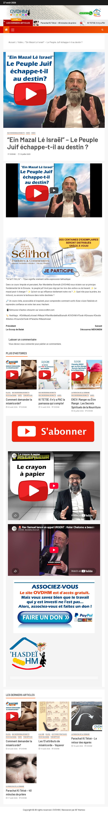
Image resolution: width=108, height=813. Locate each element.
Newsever (66, 810)
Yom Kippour (27, 395)
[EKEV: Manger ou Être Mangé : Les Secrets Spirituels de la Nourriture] (86, 374)
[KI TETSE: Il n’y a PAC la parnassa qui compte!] (54, 374)
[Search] (102, 29)
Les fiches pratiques (59, 734)
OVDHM (13, 154)
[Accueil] (6, 30)
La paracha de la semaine (80, 392)
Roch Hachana (11, 395)
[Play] (54, 190)
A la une (41, 734)
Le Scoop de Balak (15, 328)
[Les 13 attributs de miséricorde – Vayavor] (54, 716)
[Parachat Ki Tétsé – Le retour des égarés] (86, 716)
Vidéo (28, 133)
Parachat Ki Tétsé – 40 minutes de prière (43, 23)
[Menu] (12, 30)
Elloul (8, 392)
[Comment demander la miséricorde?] (21, 374)
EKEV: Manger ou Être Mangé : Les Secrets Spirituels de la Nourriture (85, 403)
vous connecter (27, 344)
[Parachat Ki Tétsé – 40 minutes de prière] (21, 768)
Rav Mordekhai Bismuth (16, 133)
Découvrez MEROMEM (91, 328)
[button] (12, 30)
